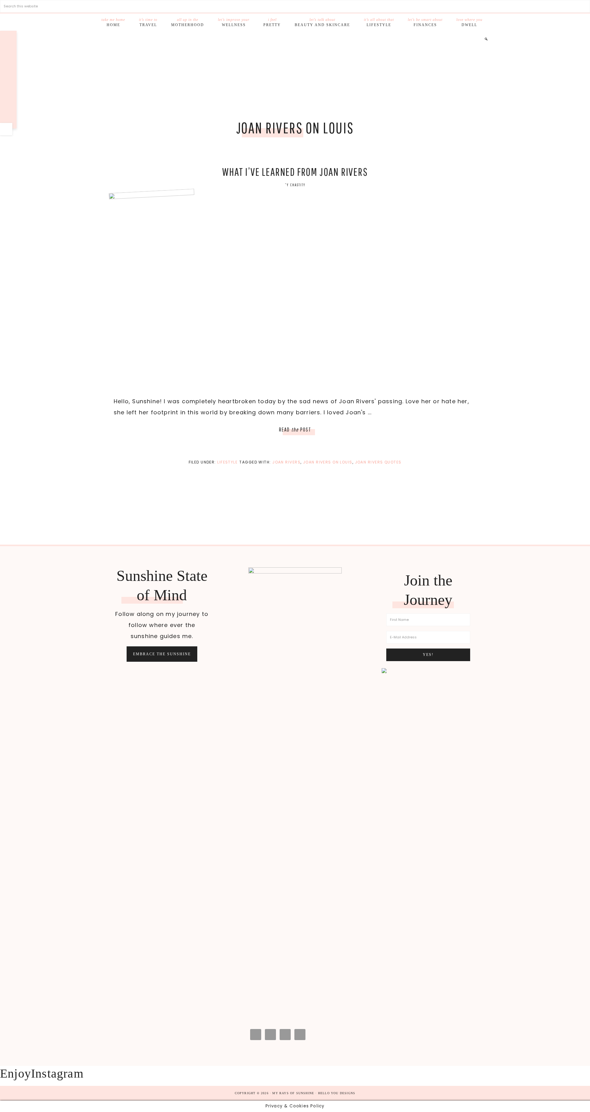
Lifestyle (227, 462)
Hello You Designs (336, 1093)
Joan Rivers (286, 462)
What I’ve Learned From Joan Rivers (295, 171)
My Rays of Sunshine (295, 76)
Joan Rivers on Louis (327, 462)
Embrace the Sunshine (162, 654)
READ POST (295, 429)
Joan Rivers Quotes (378, 462)
